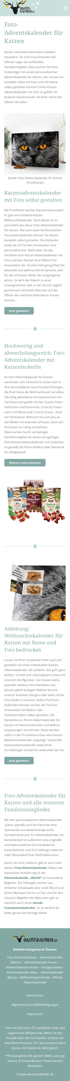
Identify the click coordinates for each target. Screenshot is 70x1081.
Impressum (35, 1014)
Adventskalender (18, 972)
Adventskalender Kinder (22, 967)
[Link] (21, 7)
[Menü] (65, 8)
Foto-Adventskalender (31, 868)
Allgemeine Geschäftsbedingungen (35, 1005)
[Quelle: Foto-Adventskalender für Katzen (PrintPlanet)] (35, 143)
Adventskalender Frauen (40, 962)
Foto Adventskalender (22, 957)
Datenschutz (35, 995)
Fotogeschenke (51, 967)
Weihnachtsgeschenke (35, 977)
